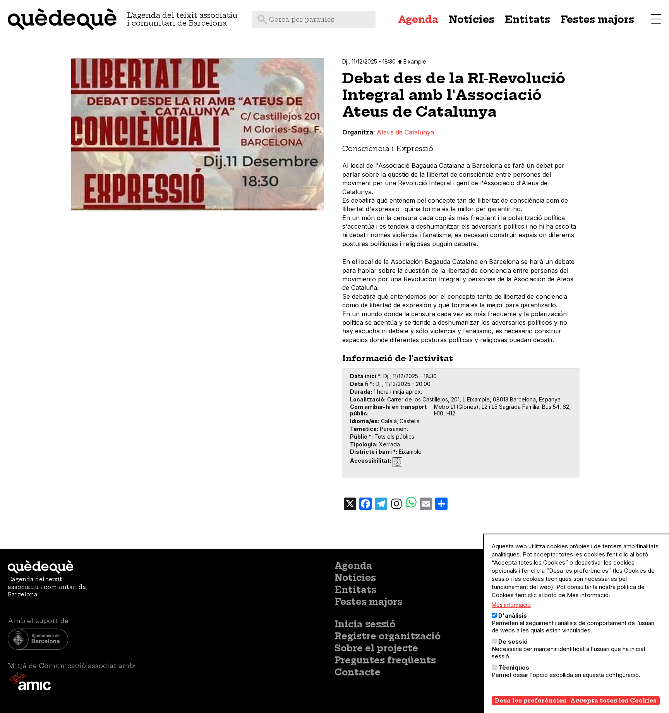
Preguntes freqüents (385, 660)
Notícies (471, 19)
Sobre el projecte (376, 648)
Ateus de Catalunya (405, 132)
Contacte (357, 672)
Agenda (418, 19)
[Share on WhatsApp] (411, 503)
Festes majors (597, 19)
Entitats (527, 19)
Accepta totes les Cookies (613, 700)
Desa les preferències (530, 700)
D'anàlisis (512, 615)
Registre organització (387, 636)
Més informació (511, 604)
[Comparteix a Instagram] (396, 503)
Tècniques (513, 667)
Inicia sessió (364, 624)
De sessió (513, 641)
